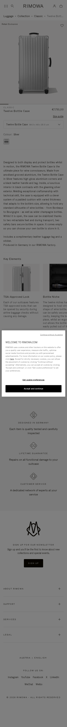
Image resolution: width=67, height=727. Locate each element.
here (12, 358)
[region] (33, 363)
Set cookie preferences (33, 379)
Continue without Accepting (51, 335)
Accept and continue (33, 388)
